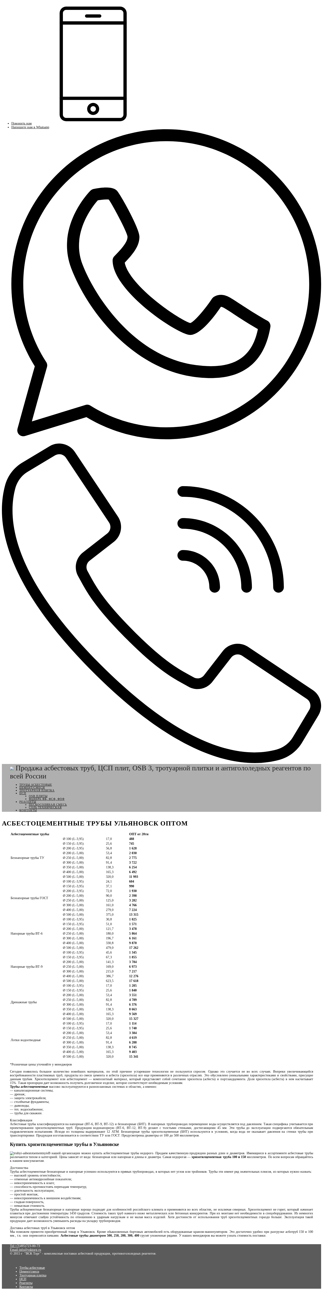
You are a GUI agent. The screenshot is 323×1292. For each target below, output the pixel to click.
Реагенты (27, 802)
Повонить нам (21, 123)
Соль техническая (45, 807)
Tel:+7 (14, 1246)
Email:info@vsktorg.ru (25, 1250)
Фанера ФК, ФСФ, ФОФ (47, 799)
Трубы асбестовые (35, 784)
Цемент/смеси (32, 787)
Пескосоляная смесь (48, 804)
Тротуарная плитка (37, 790)
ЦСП (22, 793)
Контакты (28, 810)
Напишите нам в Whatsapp (30, 127)
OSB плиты (38, 796)
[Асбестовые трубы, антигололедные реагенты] (12, 768)
